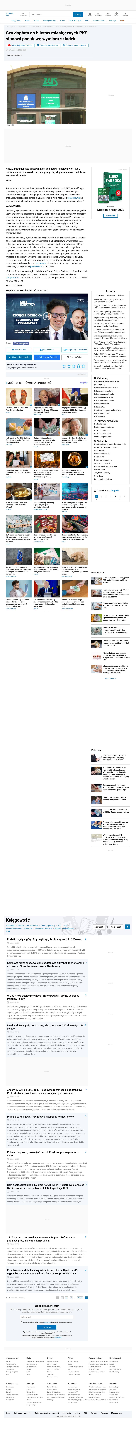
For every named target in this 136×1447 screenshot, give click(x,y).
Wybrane (121, 295)
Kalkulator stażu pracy (75, 1397)
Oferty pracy (113, 1402)
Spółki (70, 1364)
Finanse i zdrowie (74, 1374)
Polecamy (96, 750)
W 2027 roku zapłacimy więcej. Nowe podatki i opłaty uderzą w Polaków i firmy (109, 313)
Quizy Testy (98, 476)
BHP (28, 1372)
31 (97, 496)
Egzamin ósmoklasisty (34, 1402)
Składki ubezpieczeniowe (97, 1392)
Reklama (104, 1413)
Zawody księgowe (12, 1372)
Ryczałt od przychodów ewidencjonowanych (103, 461)
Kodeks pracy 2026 (110, 209)
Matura (29, 1400)
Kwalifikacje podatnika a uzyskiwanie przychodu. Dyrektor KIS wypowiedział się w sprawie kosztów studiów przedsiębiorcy (110, 337)
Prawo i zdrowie (52, 1377)
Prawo (62, 20)
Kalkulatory (102, 378)
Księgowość (16, 20)
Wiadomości (10, 926)
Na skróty (113, 1383)
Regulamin (66, 1413)
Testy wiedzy (31, 1405)
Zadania (8, 1392)
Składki (39, 27)
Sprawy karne (52, 1364)
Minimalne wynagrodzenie (97, 1389)
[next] (86, 1297)
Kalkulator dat (99, 416)
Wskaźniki (102, 440)
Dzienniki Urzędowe (54, 1392)
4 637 (80, 1298)
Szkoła (29, 1389)
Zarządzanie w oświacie (35, 1397)
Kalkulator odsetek (74, 1394)
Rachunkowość (100, 424)
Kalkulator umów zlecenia (104, 394)
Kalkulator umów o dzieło (103, 397)
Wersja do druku (21, 350)
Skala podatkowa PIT (102, 454)
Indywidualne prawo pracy (35, 1361)
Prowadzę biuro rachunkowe (98, 1364)
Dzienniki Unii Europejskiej (56, 1394)
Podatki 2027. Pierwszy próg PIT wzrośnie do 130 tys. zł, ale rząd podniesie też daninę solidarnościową (110, 355)
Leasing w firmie (73, 1372)
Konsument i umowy (54, 1366)
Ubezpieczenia (31, 1366)
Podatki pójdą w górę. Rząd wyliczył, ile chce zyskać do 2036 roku (108, 301)
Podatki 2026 (98, 572)
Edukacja (112, 20)
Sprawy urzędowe (53, 1369)
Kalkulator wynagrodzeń (103, 391)
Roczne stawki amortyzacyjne (105, 466)
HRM (28, 1374)
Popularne (100, 295)
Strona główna (11, 27)
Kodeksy (50, 1400)
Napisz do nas (48, 350)
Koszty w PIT (99, 457)
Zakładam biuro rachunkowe (98, 1361)
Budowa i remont (115, 1369)
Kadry (27, 20)
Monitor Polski (52, 1389)
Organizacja (10, 1387)
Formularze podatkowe (103, 437)
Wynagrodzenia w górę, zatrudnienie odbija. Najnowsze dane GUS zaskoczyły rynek (110, 361)
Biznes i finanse (73, 1361)
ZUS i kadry (31, 27)
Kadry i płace (10, 1397)
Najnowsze (111, 295)
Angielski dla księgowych (64, 928)
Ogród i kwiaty (114, 1372)
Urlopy (29, 1369)
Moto (87, 20)
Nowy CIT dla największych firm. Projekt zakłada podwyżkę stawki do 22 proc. (109, 367)
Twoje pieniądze (75, 20)
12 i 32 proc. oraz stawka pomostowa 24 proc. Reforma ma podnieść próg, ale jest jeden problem (109, 331)
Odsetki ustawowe (95, 1397)
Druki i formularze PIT (102, 430)
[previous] (57, 1297)
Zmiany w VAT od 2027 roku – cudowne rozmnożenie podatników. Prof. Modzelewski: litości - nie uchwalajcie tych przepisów (109, 325)
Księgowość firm (12, 1358)
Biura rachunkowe (95, 1358)
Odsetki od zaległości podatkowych (107, 410)
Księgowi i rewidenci (14, 928)
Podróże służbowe (95, 1394)
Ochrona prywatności (22, 1413)
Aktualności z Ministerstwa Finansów (38, 928)
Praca (49, 1372)
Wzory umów (113, 1394)
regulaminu (47, 1322)
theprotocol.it (113, 1400)
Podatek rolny (99, 470)
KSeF (122, 20)
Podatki (21, 926)
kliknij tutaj (58, 1337)
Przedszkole (31, 1387)
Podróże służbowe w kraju (97, 1387)
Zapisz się (47, 1327)
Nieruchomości (99, 20)
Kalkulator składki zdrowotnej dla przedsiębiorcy (106, 382)
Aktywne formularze (108, 420)
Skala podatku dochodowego (98, 1400)
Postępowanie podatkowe (104, 427)
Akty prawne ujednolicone (55, 1397)
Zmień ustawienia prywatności (47, 1413)
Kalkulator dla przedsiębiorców (106, 388)
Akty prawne (52, 1383)
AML (90, 1374)
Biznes (36, 20)
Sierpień (114, 490)
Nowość (110, 207)
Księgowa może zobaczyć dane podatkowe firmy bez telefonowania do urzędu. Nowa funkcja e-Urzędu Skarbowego (110, 307)
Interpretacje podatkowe (103, 479)
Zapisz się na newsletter (77, 350)
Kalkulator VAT (100, 407)
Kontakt (94, 1413)
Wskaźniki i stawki (96, 1383)
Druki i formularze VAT (102, 433)
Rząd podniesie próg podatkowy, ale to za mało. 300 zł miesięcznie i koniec (109, 319)
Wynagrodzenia (32, 1364)
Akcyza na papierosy (102, 473)
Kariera (77, 1413)
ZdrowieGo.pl (113, 1387)
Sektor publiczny (49, 20)
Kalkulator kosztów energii (104, 400)
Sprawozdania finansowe (97, 1372)
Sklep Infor (51, 1374)
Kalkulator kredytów (101, 404)
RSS (85, 1413)
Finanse (112, 1366)
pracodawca (74, 198)
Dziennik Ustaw (52, 1387)
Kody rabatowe (114, 1392)
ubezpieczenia (12, 277)
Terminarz (103, 490)
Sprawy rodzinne (53, 1361)
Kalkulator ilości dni (101, 413)
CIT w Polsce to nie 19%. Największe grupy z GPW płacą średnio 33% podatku (110, 343)
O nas (8, 1413)
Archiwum (112, 1389)
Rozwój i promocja (12, 1394)
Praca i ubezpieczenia (75, 1366)
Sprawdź (110, 216)
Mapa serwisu (116, 1413)
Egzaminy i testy (32, 1394)
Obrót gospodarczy (48, 926)
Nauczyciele (31, 1392)
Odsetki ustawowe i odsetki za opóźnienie (110, 444)
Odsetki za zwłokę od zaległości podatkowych (106, 448)
